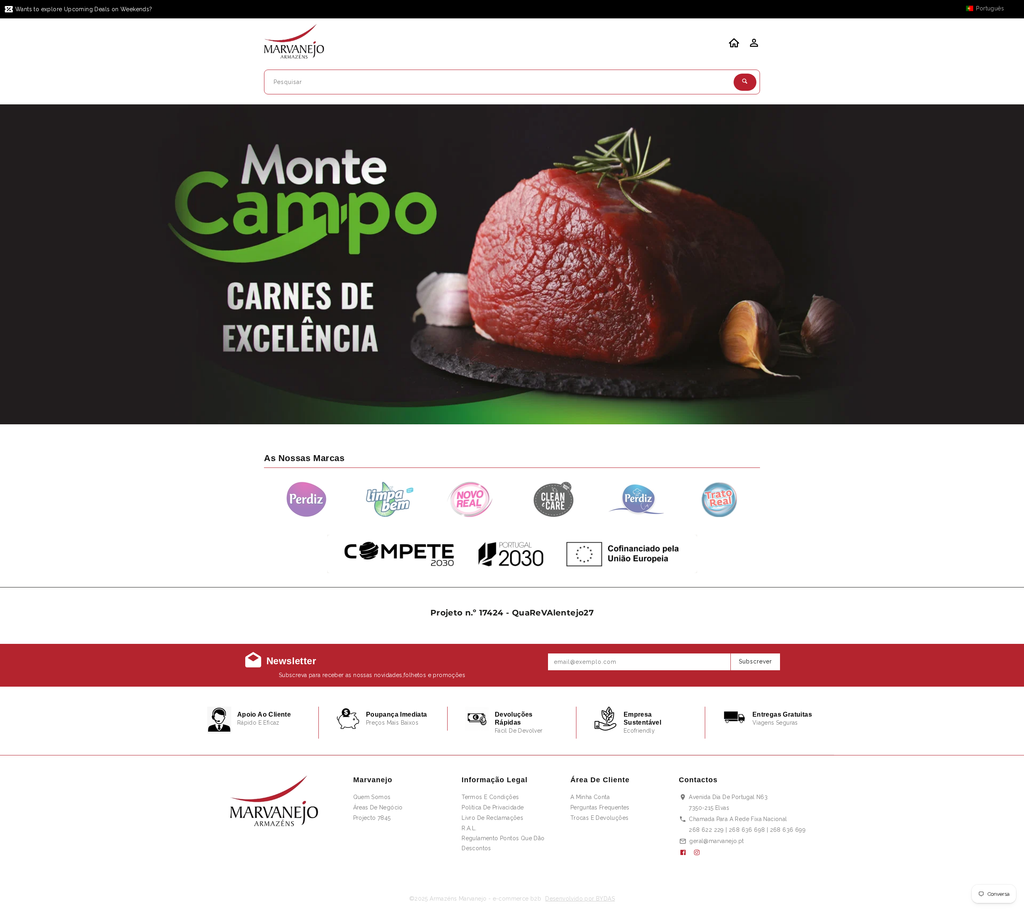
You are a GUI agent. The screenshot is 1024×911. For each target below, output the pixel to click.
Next (997, 265)
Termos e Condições (490, 797)
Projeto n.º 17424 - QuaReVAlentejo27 (512, 612)
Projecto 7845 (372, 818)
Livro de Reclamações (492, 818)
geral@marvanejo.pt (716, 841)
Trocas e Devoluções (599, 818)
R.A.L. (469, 828)
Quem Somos (372, 797)
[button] (989, 8)
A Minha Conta (590, 797)
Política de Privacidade (493, 807)
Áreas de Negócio (378, 807)
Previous (27, 265)
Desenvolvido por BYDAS (580, 898)
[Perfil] (753, 45)
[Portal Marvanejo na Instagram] (700, 853)
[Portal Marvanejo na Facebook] (686, 853)
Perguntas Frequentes (600, 807)
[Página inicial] (299, 43)
